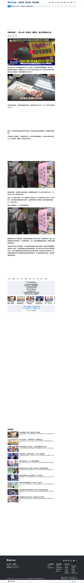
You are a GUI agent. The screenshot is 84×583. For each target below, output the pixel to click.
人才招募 (66, 569)
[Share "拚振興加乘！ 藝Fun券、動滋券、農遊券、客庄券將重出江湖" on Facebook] (13, 581)
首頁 (50, 2)
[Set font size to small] (70, 581)
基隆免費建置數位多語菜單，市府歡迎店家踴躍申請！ (21, 6)
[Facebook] (64, 560)
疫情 (37, 278)
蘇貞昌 (13, 278)
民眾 (34, 278)
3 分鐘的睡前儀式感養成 (31, 287)
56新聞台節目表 (51, 567)
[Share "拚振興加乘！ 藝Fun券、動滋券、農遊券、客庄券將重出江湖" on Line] (8, 581)
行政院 (25, 278)
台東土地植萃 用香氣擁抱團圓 (31, 284)
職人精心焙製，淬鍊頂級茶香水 (31, 285)
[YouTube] (74, 560)
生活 (56, 2)
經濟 (9, 278)
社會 (68, 2)
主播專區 (66, 571)
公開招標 (73, 567)
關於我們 (49, 566)
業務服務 (73, 569)
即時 (53, 2)
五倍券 (45, 278)
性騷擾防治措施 (59, 567)
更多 (71, 2)
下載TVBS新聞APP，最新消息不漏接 (31, 306)
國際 (65, 2)
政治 (59, 2)
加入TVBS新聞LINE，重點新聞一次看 (31, 308)
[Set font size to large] (75, 581)
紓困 (30, 278)
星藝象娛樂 (67, 573)
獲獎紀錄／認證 (74, 573)
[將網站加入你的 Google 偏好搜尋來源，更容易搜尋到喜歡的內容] (31, 310)
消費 (21, 278)
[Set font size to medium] (73, 581)
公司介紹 (66, 566)
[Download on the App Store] (65, 578)
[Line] (66, 560)
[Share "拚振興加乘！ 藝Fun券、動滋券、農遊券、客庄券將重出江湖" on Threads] (11, 581)
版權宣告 (58, 571)
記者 (18, 278)
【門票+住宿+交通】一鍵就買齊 (31, 294)
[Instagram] (71, 560)
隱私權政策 (58, 566)
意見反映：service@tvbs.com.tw (13, 566)
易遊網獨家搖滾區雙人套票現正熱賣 (31, 292)
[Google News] (76, 560)
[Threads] (69, 560)
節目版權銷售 (74, 566)
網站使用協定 (58, 569)
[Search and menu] (75, 2)
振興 (41, 278)
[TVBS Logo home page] (12, 2)
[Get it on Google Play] (73, 578)
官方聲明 (73, 571)
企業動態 (66, 567)
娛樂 (62, 2)
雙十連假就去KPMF (31, 291)
